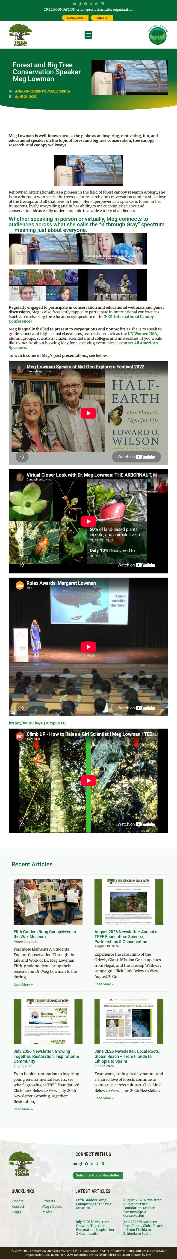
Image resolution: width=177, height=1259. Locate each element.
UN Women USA (142, 333)
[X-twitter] (91, 4)
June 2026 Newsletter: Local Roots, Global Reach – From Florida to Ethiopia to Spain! (127, 1056)
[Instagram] (97, 4)
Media (47, 1212)
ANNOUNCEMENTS (30, 91)
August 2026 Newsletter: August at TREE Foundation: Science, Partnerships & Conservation (126, 936)
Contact (18, 1206)
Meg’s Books (52, 1206)
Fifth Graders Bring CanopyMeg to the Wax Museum (45, 934)
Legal (16, 1212)
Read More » (23, 984)
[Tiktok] (80, 4)
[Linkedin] (102, 4)
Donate (18, 1201)
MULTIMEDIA (58, 91)
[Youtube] (74, 4)
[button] (88, 35)
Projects (48, 1201)
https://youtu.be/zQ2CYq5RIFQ (37, 723)
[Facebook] (85, 4)
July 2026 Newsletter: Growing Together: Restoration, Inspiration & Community (46, 1056)
